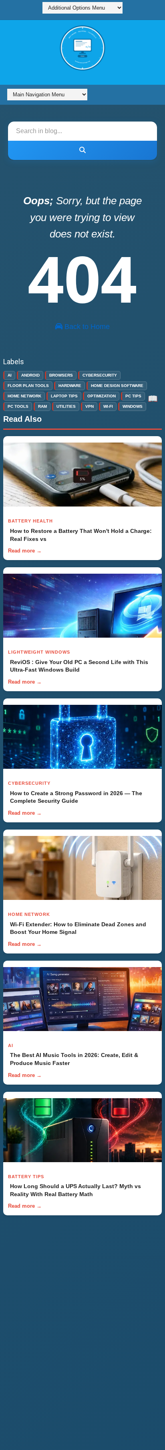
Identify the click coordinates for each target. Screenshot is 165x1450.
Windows (133, 406)
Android (30, 375)
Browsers (61, 375)
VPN (89, 406)
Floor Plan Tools (28, 385)
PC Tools (18, 406)
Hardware (69, 385)
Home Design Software (117, 385)
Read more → (25, 551)
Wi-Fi (108, 406)
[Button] (82, 150)
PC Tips (133, 396)
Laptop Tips (64, 396)
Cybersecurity (99, 375)
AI (10, 375)
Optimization (101, 396)
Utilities (66, 406)
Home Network (24, 396)
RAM (42, 406)
